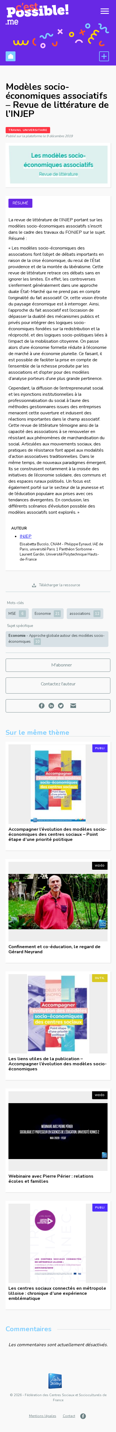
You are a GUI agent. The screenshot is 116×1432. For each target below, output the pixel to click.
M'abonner (61, 665)
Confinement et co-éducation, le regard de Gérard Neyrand (54, 949)
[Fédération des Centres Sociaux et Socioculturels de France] (58, 1381)
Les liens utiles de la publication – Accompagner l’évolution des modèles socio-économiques (57, 1064)
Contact (69, 1416)
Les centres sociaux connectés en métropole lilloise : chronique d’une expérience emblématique (57, 1293)
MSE (16, 613)
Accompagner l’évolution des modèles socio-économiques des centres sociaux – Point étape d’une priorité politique (57, 834)
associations (84, 613)
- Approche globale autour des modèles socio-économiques (56, 638)
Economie (47, 613)
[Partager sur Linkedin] (51, 705)
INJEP (26, 536)
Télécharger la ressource (59, 585)
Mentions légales (42, 1416)
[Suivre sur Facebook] (83, 1416)
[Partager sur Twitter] (61, 705)
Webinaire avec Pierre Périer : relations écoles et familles (50, 1179)
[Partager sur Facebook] (42, 705)
